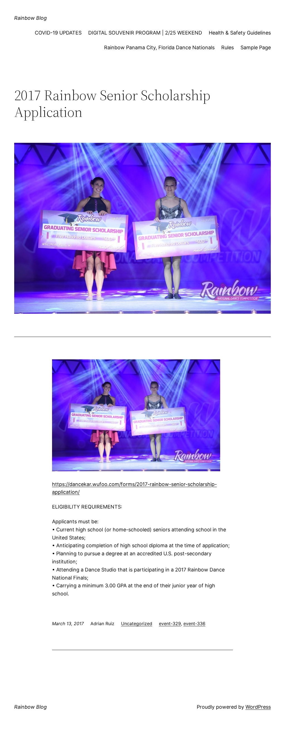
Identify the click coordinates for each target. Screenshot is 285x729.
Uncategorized (136, 623)
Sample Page (255, 47)
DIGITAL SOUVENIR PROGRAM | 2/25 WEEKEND (145, 33)
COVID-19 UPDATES (58, 33)
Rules (227, 47)
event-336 (194, 623)
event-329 (170, 623)
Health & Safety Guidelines (240, 33)
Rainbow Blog (30, 18)
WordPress (258, 707)
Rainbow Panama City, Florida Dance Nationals (159, 47)
